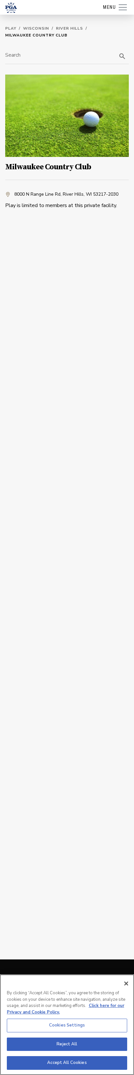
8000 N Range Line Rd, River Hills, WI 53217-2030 (66, 194)
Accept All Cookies (67, 1063)
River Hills (69, 28)
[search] (122, 56)
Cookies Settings (67, 1025)
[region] (67, 1024)
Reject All (67, 1044)
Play (10, 28)
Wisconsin (36, 28)
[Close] (126, 983)
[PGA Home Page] (11, 7)
